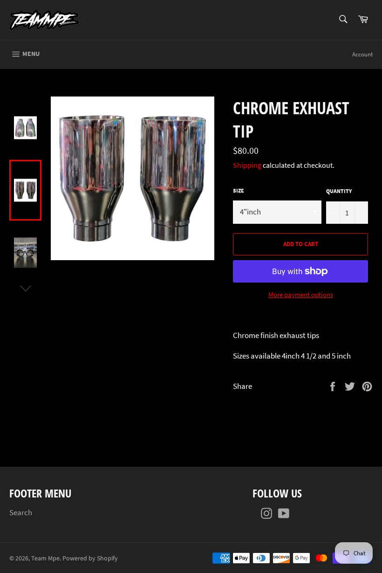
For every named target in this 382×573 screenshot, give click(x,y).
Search (20, 512)
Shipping (247, 165)
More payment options (300, 294)
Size (238, 190)
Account (362, 54)
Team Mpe (45, 558)
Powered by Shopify (90, 558)
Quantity (339, 190)
